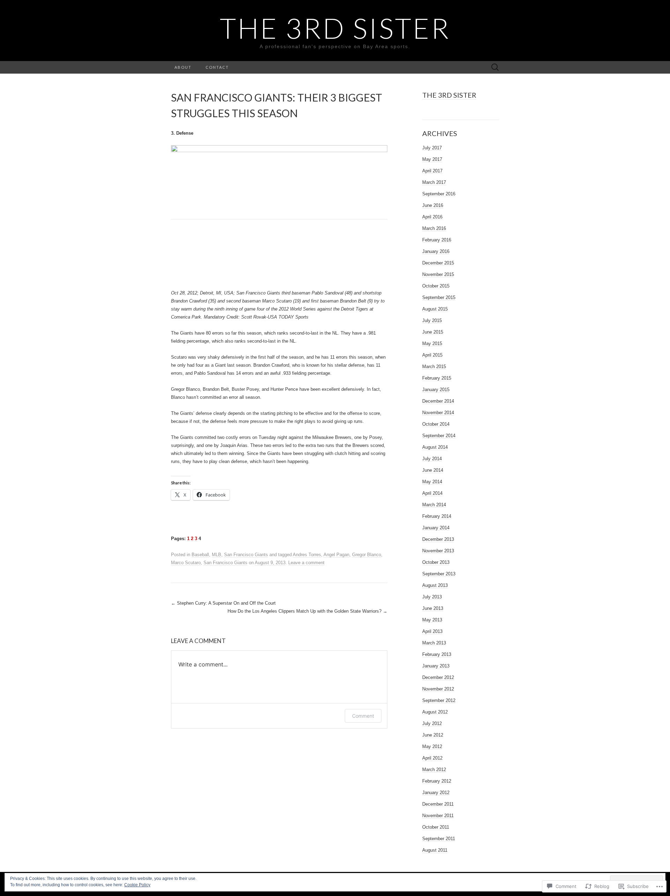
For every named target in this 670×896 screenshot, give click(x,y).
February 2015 (436, 378)
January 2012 (435, 792)
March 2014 (434, 504)
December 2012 (438, 677)
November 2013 (438, 550)
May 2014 (432, 481)
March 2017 (434, 182)
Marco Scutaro (186, 562)
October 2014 (435, 424)
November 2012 (438, 689)
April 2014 (432, 493)
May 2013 (432, 619)
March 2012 (434, 769)
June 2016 (432, 205)
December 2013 (438, 539)
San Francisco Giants (246, 554)
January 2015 (435, 389)
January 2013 (435, 666)
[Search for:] (495, 67)
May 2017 (432, 159)
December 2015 (438, 263)
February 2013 (436, 654)
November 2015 (438, 274)
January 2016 (435, 251)
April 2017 (432, 170)
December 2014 (438, 401)
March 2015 (434, 366)
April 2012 (432, 758)
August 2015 (435, 309)
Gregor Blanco (366, 554)
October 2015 (435, 286)
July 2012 (432, 723)
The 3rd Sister (449, 95)
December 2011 (438, 804)
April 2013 (432, 631)
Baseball (200, 554)
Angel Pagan (336, 554)
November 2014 (438, 412)
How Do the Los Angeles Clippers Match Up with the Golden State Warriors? (307, 611)
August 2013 (435, 585)
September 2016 (438, 193)
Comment (363, 716)
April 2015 (432, 355)
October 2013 (435, 562)
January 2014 (435, 527)
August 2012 (435, 712)
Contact (217, 67)
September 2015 (438, 297)
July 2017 (432, 147)
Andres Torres (307, 554)
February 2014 (436, 516)
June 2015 (432, 332)
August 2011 (434, 850)
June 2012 (432, 735)
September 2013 (438, 573)
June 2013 (432, 608)
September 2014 (438, 435)
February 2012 (436, 781)
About (183, 67)
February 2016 (436, 239)
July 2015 (432, 320)
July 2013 (432, 596)
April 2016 (432, 216)
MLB (216, 554)
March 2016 (434, 228)
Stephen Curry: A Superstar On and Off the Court (223, 603)
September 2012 (438, 700)
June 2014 (432, 470)
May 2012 (432, 746)
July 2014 (432, 458)
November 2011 (438, 815)
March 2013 (434, 642)
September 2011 (438, 838)
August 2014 (435, 447)
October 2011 (435, 827)
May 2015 (432, 343)
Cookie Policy (137, 884)
